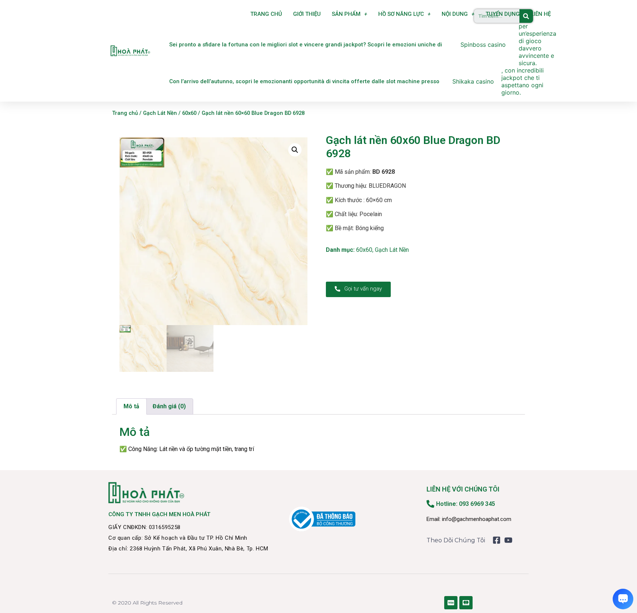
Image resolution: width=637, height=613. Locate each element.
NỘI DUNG (455, 14)
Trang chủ (125, 113)
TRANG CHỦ (266, 14)
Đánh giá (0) (169, 406)
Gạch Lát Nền (160, 113)
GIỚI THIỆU (307, 14)
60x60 (189, 113)
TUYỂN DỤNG (502, 14)
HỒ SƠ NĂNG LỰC (401, 14)
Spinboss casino (483, 44)
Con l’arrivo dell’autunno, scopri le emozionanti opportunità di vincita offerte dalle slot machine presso (304, 81)
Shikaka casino (473, 81)
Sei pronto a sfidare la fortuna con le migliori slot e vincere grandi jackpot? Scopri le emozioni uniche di (305, 44)
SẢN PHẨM (346, 14)
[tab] (131, 406)
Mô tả (131, 406)
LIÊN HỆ (541, 14)
